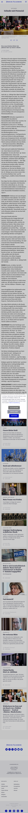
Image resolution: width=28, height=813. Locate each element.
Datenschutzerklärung (14, 402)
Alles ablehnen (14, 407)
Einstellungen (14, 411)
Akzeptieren (14, 415)
